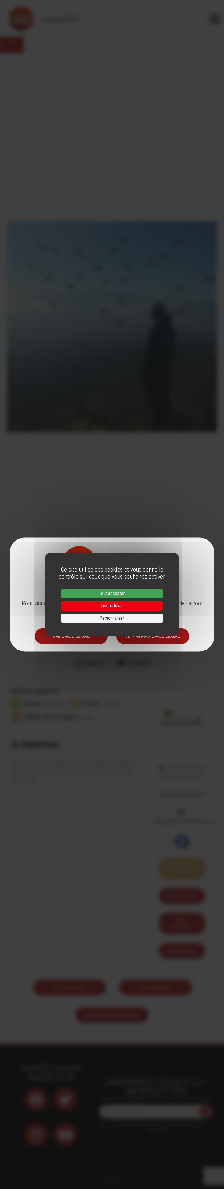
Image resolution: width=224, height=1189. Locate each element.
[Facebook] (36, 1099)
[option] (112, 326)
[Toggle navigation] (214, 19)
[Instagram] (36, 1134)
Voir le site (181, 896)
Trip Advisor (182, 923)
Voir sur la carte (181, 868)
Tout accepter (112, 593)
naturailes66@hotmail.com (184, 821)
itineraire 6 (181, 951)
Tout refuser (112, 606)
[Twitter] (65, 1099)
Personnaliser (111, 618)
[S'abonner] (205, 1112)
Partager (73, 987)
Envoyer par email (115, 1015)
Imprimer (159, 987)
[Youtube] (65, 1134)
